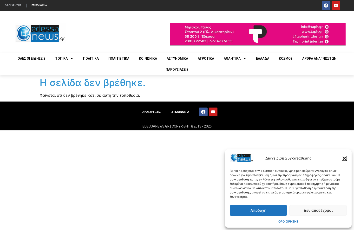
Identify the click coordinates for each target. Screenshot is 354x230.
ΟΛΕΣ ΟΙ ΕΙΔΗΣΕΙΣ (32, 58)
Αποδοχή (258, 210)
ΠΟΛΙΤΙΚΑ (91, 58)
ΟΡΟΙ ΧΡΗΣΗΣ (288, 221)
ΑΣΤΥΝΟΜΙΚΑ (177, 58)
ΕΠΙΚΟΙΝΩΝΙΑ (39, 5)
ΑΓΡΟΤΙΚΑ (206, 58)
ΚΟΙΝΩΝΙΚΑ (148, 58)
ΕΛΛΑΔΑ (262, 58)
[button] (344, 158)
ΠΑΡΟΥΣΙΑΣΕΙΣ (177, 69)
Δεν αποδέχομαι (318, 210)
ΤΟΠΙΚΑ (61, 58)
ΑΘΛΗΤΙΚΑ (232, 58)
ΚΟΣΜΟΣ (286, 58)
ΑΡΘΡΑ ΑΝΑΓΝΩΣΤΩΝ (319, 58)
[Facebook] (326, 5)
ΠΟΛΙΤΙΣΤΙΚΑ (118, 58)
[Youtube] (336, 5)
